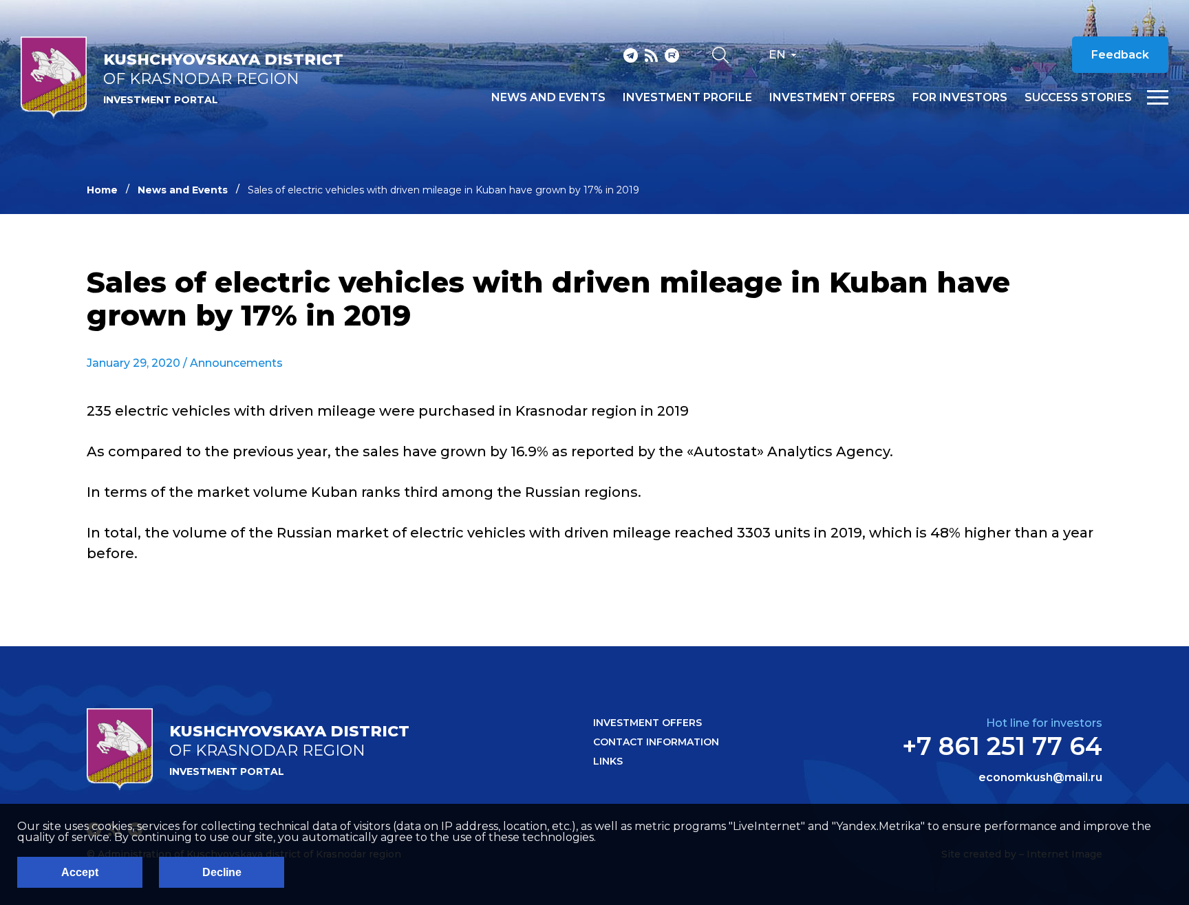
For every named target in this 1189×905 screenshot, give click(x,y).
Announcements (236, 363)
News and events (548, 97)
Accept (79, 872)
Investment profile (687, 97)
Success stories (1078, 97)
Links (608, 761)
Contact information (656, 742)
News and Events (183, 190)
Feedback (1120, 54)
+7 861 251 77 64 (1002, 746)
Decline (222, 872)
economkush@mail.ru (1040, 777)
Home (102, 190)
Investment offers (832, 97)
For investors (959, 97)
